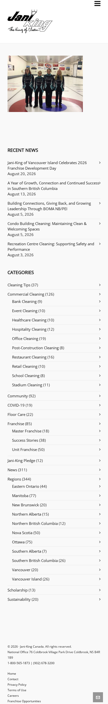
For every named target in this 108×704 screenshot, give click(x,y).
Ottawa (18, 541)
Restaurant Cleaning (29, 357)
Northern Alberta (26, 514)
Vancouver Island (27, 578)
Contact (13, 679)
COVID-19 (16, 405)
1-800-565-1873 (19, 663)
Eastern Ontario (25, 486)
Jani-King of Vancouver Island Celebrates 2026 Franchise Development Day (47, 165)
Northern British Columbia (35, 523)
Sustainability (19, 599)
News (12, 469)
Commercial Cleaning (26, 294)
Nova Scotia (22, 532)
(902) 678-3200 (44, 663)
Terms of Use (17, 690)
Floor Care (16, 414)
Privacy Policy (17, 684)
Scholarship (18, 590)
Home (12, 673)
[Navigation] (97, 3)
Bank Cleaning (24, 301)
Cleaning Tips (19, 284)
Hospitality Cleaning (29, 329)
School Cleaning (25, 375)
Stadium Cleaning (27, 384)
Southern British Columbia (35, 560)
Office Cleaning (25, 338)
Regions (14, 479)
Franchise (16, 423)
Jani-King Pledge (21, 460)
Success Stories (25, 440)
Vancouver (21, 569)
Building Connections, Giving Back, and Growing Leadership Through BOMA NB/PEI (49, 206)
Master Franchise (26, 430)
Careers (13, 695)
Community (18, 395)
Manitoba (20, 495)
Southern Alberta (26, 551)
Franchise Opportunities (24, 701)
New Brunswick (25, 504)
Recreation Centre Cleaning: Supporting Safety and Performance (51, 246)
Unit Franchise (24, 449)
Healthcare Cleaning (29, 319)
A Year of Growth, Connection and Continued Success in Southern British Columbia (53, 185)
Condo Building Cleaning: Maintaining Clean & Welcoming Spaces (47, 226)
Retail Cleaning (24, 366)
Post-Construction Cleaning (35, 347)
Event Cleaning (24, 310)
